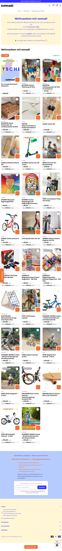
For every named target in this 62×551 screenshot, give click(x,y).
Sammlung (26, 11)
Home (19, 11)
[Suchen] (49, 5)
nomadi (7, 536)
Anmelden (42, 487)
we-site (20, 536)
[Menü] (59, 540)
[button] (2, 275)
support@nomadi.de (8, 518)
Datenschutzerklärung (37, 491)
